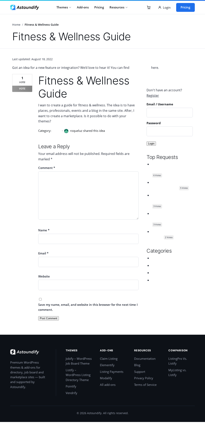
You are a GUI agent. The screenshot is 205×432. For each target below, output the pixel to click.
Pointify (71, 386)
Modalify (106, 378)
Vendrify (71, 393)
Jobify (155, 258)
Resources (117, 7)
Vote (22, 88)
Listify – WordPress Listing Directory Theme (78, 375)
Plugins (156, 272)
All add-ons (108, 385)
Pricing (99, 7)
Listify (56, 131)
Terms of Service (145, 385)
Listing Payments (111, 372)
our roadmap (140, 67)
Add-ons (83, 7)
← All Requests (158, 76)
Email (43, 253)
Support (139, 372)
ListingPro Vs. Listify (177, 361)
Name (43, 230)
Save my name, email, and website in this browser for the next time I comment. (88, 307)
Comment (46, 168)
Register (153, 95)
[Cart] (149, 7)
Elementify (107, 365)
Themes (62, 7)
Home (16, 24)
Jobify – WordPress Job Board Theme (79, 361)
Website (44, 276)
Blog (137, 365)
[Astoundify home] (24, 7)
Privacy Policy (143, 378)
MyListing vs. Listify (177, 372)
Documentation (145, 359)
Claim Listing (109, 359)
